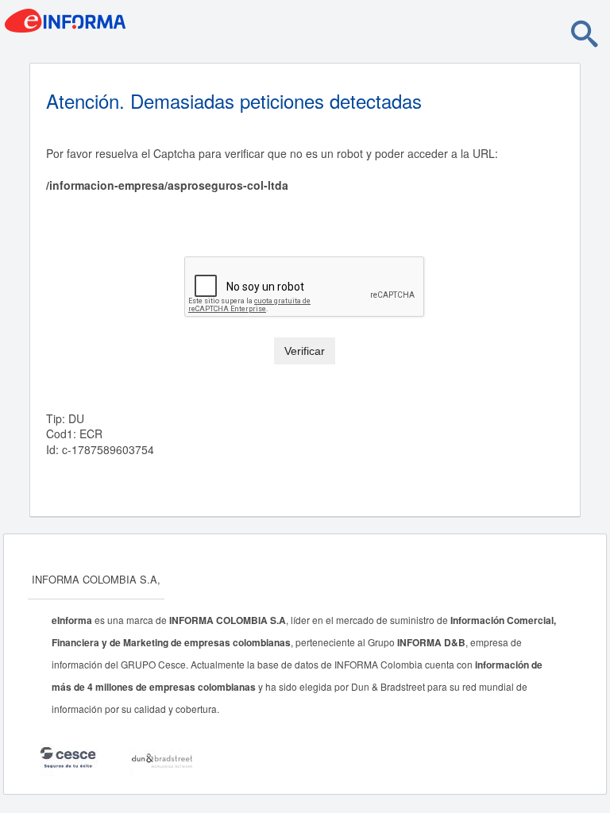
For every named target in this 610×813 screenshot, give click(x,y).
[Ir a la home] (131, 25)
